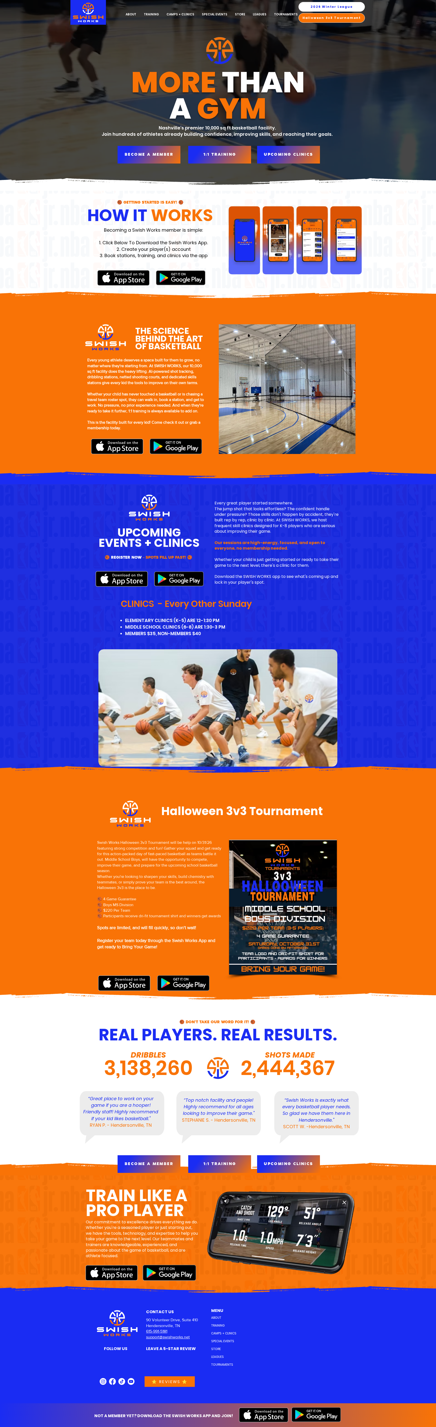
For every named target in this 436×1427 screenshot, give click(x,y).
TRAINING (218, 1325)
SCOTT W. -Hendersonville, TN (316, 1126)
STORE (216, 1349)
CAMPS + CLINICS (223, 1333)
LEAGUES (217, 1357)
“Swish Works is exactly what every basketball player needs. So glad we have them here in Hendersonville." (316, 1110)
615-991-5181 (156, 1331)
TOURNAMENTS (222, 1364)
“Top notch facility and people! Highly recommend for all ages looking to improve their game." (218, 1106)
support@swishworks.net (168, 1337)
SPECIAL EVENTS (222, 1341)
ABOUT (216, 1317)
